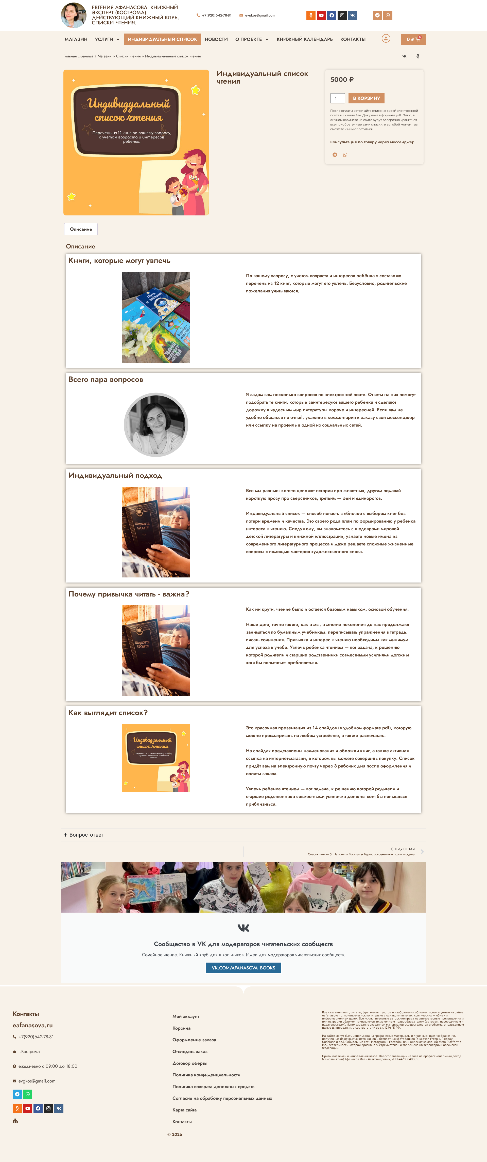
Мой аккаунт (185, 1016)
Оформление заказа (194, 1040)
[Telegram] (377, 15)
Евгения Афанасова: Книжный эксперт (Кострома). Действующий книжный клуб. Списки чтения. (135, 15)
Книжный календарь (305, 39)
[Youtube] (321, 15)
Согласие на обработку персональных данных (222, 1098)
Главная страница (78, 56)
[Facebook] (331, 15)
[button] (404, 56)
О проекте (248, 39)
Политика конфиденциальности (206, 1075)
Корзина (181, 1028)
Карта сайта (184, 1110)
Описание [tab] (81, 229)
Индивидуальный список (162, 39)
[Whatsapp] (387, 15)
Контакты (353, 39)
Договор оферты (189, 1063)
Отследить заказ (189, 1051)
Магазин (76, 39)
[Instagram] (342, 15)
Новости (216, 39)
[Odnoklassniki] (311, 15)
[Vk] (352, 15)
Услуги (104, 39)
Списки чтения (128, 56)
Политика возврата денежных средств (213, 1086)
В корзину (366, 98)
